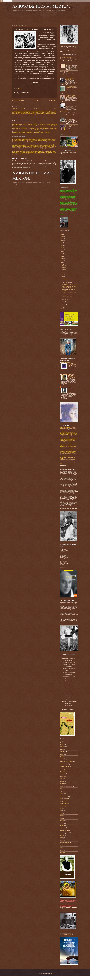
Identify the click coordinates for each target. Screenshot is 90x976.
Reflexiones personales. (64, 832)
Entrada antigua (53, 100)
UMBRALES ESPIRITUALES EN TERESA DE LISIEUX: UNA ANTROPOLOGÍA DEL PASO (71, 390)
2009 (62, 236)
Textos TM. (62, 850)
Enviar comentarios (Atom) (23, 103)
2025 (62, 307)
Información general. (64, 790)
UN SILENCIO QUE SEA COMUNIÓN (69, 292)
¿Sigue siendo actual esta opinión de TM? (70, 79)
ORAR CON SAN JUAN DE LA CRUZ (69, 280)
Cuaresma (62, 769)
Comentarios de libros (64, 763)
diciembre (64, 304)
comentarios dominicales (64, 766)
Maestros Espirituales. (64, 800)
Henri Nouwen (62, 783)
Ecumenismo (62, 774)
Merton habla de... (63, 805)
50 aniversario (62, 742)
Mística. (61, 808)
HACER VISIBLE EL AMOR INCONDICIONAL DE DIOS (71, 364)
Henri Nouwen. (62, 784)
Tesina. (61, 843)
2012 (62, 242)
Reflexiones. (62, 833)
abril (63, 271)
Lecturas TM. (62, 795)
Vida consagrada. (63, 852)
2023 (62, 262)
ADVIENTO (62, 744)
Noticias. (61, 817)
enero (63, 265)
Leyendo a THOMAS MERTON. (71, 64)
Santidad (61, 837)
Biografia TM (62, 754)
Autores (61, 747)
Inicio (36, 100)
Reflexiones (62, 828)
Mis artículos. (62, 806)
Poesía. (61, 822)
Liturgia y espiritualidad (64, 796)
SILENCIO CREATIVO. (64, 111)
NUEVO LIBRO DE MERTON (67, 296)
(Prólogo (61, 741)
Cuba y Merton (62, 771)
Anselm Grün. (62, 746)
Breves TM (62, 756)
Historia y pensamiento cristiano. (66, 786)
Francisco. (62, 781)
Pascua (61, 818)
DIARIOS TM (62, 773)
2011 (62, 240)
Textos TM (20, 88)
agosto (63, 276)
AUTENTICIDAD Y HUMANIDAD (66, 57)
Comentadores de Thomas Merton (66, 761)
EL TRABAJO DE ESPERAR (67, 282)
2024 (62, 264)
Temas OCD (62, 840)
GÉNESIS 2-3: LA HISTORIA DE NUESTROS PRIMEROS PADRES (71, 377)
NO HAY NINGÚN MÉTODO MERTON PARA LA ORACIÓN (71, 87)
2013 (62, 243)
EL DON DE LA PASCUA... (70, 125)
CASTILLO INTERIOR (65, 386)
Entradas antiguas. (63, 776)
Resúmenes (62, 835)
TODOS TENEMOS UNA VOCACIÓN (69, 284)
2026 (62, 308)
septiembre (64, 299)
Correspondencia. (63, 768)
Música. (61, 811)
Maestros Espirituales (64, 798)
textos (61, 847)
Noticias (61, 815)
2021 (62, 258)
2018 (62, 253)
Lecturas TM (62, 793)
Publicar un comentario (19, 95)
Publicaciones (62, 825)
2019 (62, 254)
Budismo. (61, 757)
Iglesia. (61, 788)
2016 (62, 249)
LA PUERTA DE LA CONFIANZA (67, 374)
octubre (63, 301)
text (60, 845)
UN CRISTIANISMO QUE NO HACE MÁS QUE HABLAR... (69, 287)
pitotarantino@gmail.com (68, 934)
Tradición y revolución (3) (64, 71)
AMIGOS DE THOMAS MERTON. (41, 6)
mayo (63, 272)
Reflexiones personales (64, 830)
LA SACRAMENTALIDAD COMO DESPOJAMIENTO (68, 279)
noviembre (64, 302)
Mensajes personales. (64, 803)
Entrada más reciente (18, 100)
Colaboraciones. (63, 759)
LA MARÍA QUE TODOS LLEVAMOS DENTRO (70, 96)
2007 (62, 232)
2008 (62, 234)
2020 (62, 256)
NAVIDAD (62, 813)
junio (63, 274)
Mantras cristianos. (69, 103)
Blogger (52, 973)
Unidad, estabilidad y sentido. (70, 118)
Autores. (61, 749)
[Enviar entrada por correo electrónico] (28, 86)
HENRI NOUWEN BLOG (66, 362)
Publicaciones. (62, 827)
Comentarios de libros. (64, 764)
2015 (62, 247)
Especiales (62, 778)
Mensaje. (61, 801)
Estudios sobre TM (63, 779)
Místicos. (61, 810)
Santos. (61, 838)
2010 (62, 238)
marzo (63, 269)
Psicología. (62, 823)
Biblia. (61, 752)
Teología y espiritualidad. (64, 842)
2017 (62, 251)
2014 (62, 245)
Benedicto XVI (62, 751)
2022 (62, 260)
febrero (63, 267)
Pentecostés (62, 820)
